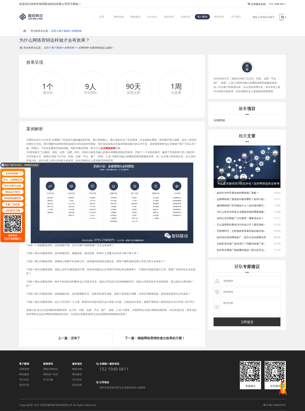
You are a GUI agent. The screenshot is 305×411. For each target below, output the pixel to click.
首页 (101, 16)
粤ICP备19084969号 (274, 405)
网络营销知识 (50, 369)
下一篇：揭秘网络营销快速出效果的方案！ (155, 338)
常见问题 (48, 379)
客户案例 (202, 16)
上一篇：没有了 (69, 338)
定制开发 (186, 16)
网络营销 (119, 16)
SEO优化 (152, 16)
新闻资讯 (219, 16)
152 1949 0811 (114, 369)
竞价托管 (169, 16)
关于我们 (236, 16)
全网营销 (77, 30)
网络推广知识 (50, 374)
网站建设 (135, 16)
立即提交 (247, 322)
